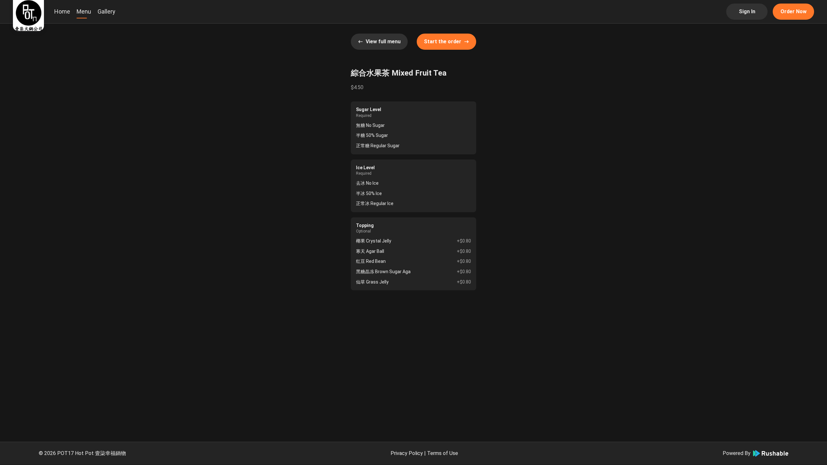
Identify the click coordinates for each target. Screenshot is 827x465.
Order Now (793, 11)
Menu (84, 11)
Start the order (442, 41)
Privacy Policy (407, 453)
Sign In (747, 11)
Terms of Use (442, 453)
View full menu (383, 41)
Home (62, 11)
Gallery (106, 11)
